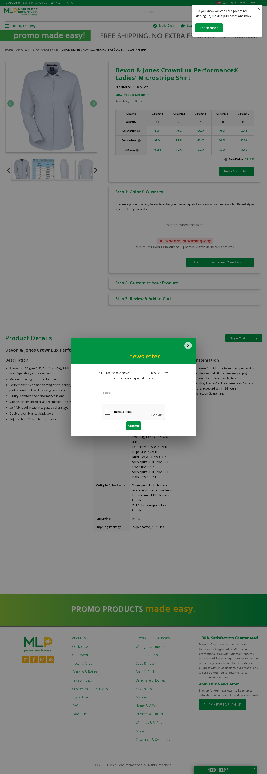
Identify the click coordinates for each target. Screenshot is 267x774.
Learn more (209, 27)
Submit (133, 426)
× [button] (259, 8)
